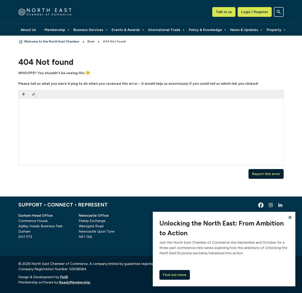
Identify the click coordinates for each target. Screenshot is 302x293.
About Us (28, 30)
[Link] (34, 94)
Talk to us (224, 12)
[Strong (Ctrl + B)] (23, 94)
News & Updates (244, 30)
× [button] (290, 217)
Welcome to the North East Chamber (51, 41)
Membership (54, 30)
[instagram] (270, 205)
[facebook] (261, 205)
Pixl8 (64, 277)
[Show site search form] (279, 12)
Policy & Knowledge (205, 30)
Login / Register (254, 12)
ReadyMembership (74, 282)
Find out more (174, 275)
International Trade (164, 30)
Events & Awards (126, 30)
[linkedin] (280, 205)
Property (274, 30)
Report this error (266, 174)
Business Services (88, 30)
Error (91, 41)
